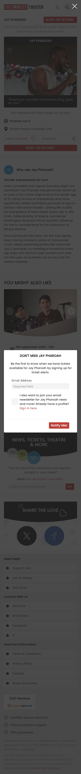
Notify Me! (59, 425)
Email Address (22, 380)
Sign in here (28, 408)
